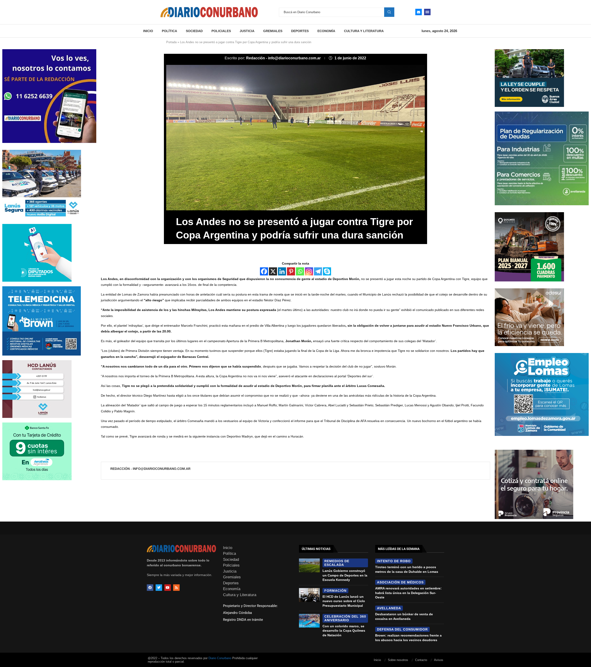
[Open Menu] (427, 12)
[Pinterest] (291, 271)
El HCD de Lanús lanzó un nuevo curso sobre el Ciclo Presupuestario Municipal (344, 601)
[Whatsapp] (300, 271)
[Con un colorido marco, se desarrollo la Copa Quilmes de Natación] (309, 621)
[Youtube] (167, 587)
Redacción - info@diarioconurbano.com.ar (284, 58)
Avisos (438, 660)
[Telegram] (318, 271)
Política (169, 31)
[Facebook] (264, 271)
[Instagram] (309, 271)
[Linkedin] (282, 271)
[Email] (418, 12)
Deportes (300, 31)
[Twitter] (159, 587)
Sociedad (194, 31)
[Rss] (176, 587)
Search (389, 12)
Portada (171, 42)
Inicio (148, 31)
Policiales (221, 31)
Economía (326, 31)
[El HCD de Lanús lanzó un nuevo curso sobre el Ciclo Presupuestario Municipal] (309, 595)
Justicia (247, 31)
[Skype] (327, 271)
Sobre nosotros (398, 660)
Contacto (421, 660)
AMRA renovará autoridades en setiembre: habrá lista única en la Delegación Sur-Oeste (408, 592)
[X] (273, 271)
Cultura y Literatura (364, 31)
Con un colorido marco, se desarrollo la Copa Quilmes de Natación (344, 630)
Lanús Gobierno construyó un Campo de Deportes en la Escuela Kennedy (345, 575)
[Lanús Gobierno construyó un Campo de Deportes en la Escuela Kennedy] (309, 565)
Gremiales (272, 31)
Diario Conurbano (219, 658)
